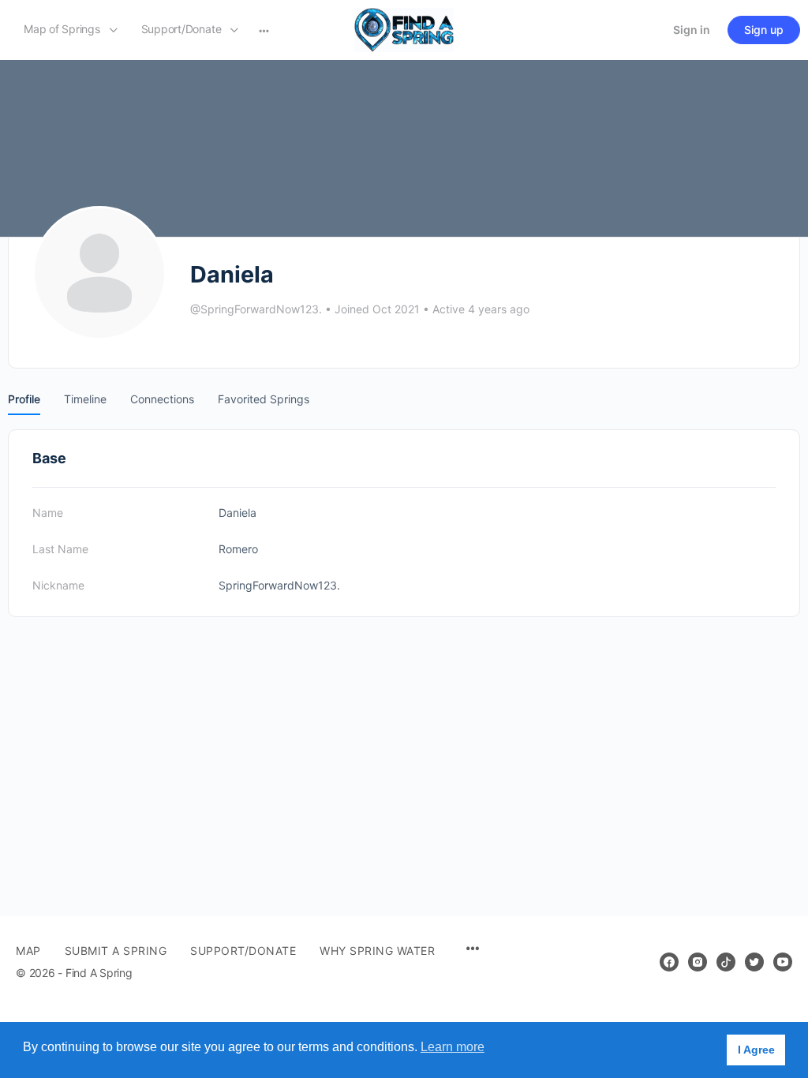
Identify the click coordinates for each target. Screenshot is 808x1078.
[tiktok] (725, 962)
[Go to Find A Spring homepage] (404, 28)
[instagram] (697, 962)
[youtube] (782, 962)
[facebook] (669, 962)
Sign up (764, 29)
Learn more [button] (452, 1047)
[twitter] (754, 962)
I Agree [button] (756, 1049)
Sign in (691, 29)
